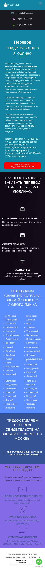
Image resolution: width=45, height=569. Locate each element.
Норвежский (11, 404)
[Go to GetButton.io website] (39, 566)
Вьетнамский (32, 335)
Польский (30, 408)
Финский (10, 347)
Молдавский (11, 385)
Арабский (30, 320)
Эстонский (31, 381)
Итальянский (12, 327)
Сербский (31, 404)
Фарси (9, 363)
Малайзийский (12, 367)
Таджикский (11, 389)
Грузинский (31, 316)
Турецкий (30, 327)
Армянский (31, 365)
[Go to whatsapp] (39, 562)
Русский (9, 359)
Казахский (31, 372)
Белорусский (32, 368)
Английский (11, 316)
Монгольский (32, 347)
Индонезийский (33, 339)
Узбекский (10, 392)
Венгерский (11, 374)
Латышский (31, 376)
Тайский (9, 370)
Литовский (10, 408)
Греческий (31, 396)
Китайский (10, 351)
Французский (12, 339)
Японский (31, 355)
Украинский (11, 396)
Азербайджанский (34, 360)
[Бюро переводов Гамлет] (11, 7)
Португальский (13, 335)
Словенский (32, 392)
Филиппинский (33, 351)
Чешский (30, 385)
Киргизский (11, 381)
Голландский (12, 320)
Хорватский (31, 400)
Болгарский (31, 343)
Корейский (10, 355)
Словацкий (31, 389)
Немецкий (10, 331)
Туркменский (32, 331)
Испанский (11, 324)
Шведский (10, 343)
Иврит (29, 324)
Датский (9, 400)
